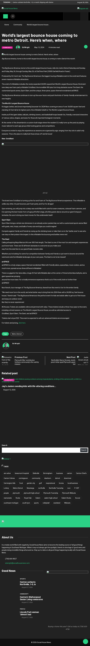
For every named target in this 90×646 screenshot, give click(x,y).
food (21, 483)
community (36, 478)
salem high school (51, 498)
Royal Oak (28, 498)
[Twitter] (70, 16)
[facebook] (66, 16)
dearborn (47, 478)
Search (4, 445)
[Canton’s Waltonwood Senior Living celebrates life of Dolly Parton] (10, 598)
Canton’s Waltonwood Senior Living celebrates (31, 598)
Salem (38, 498)
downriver (67, 478)
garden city (31, 483)
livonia (61, 483)
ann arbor (7, 473)
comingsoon (23, 478)
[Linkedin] (77, 16)
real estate (8, 498)
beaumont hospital (22, 473)
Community (17, 25)
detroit (57, 478)
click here (22, 323)
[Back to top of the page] (85, 642)
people (6, 493)
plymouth (16, 493)
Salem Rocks (66, 498)
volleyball (46, 503)
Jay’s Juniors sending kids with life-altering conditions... (29, 386)
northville (41, 488)
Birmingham (47, 473)
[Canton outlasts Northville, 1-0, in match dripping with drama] (10, 583)
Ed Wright (26, 47)
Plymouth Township (50, 493)
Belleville (36, 473)
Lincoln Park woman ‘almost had (29, 613)
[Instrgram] (74, 16)
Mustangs (30, 488)
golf (40, 483)
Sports (23, 579)
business (59, 473)
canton (69, 473)
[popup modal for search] (84, 16)
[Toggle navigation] (5, 16)
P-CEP (76, 488)
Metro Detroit (17, 334)
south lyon (26, 503)
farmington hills (9, 483)
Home (6, 25)
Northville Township (56, 488)
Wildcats (67, 503)
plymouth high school (31, 493)
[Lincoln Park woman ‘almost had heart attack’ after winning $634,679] (10, 613)
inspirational (50, 483)
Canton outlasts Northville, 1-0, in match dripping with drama (33, 2)
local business (73, 483)
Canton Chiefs (81, 473)
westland (56, 503)
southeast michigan (11, 503)
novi (68, 488)
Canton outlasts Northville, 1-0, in (28, 583)
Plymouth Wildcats (69, 493)
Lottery (6, 488)
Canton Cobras (9, 478)
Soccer (77, 498)
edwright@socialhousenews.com (17, 563)
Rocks (18, 498)
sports (36, 503)
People (22, 609)
